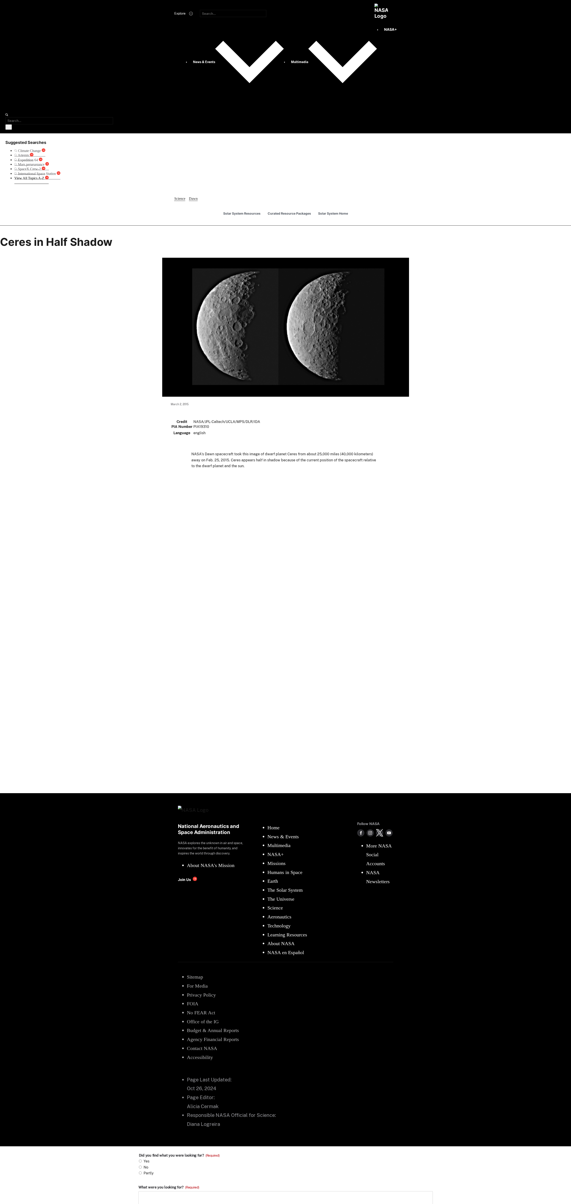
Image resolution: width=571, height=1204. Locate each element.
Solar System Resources (241, 213)
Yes (146, 1161)
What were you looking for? (168, 1187)
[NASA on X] (379, 832)
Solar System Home (333, 213)
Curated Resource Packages (289, 213)
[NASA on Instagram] (370, 832)
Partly (149, 1173)
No (146, 1167)
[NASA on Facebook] (360, 832)
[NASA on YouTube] (389, 832)
